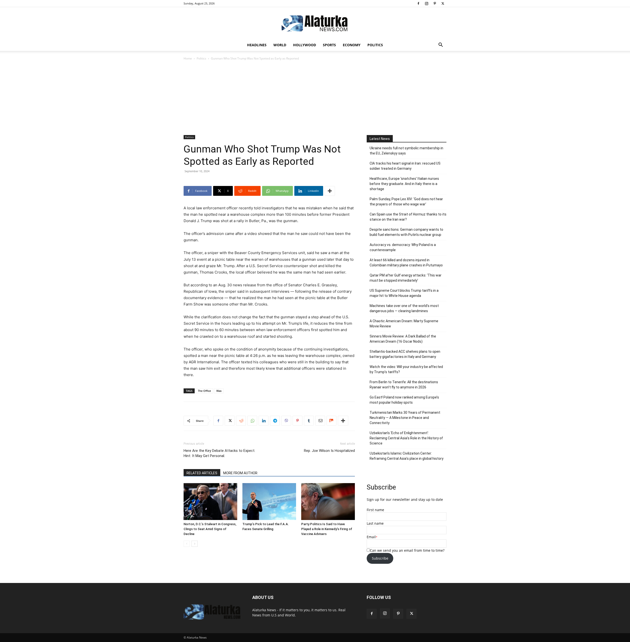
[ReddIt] (241, 421)
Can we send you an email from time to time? (407, 550)
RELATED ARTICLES (202, 473)
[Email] (320, 421)
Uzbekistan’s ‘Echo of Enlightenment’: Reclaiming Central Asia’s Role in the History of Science (406, 438)
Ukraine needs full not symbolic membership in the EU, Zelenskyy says (406, 150)
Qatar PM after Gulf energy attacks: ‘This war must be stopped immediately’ (405, 277)
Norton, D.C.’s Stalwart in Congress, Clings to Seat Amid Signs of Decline (210, 529)
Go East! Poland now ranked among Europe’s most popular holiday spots (404, 399)
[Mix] (331, 421)
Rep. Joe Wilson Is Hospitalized (329, 450)
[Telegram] (275, 421)
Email (371, 537)
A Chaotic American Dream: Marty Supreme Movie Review (404, 323)
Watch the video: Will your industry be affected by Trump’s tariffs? (406, 369)
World (279, 45)
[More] (330, 191)
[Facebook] (418, 3)
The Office (204, 391)
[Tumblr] (309, 421)
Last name (375, 523)
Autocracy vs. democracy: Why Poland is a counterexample (403, 247)
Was (218, 391)
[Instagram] (426, 3)
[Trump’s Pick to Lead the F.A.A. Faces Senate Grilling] (269, 501)
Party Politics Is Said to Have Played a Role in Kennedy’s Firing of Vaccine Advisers (326, 529)
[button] (440, 45)
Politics (375, 45)
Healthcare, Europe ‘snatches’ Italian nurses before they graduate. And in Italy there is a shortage (404, 184)
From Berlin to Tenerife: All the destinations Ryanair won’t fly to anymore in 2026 (404, 384)
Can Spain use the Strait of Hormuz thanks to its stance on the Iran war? (408, 216)
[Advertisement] (315, 98)
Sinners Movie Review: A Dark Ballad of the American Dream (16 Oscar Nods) (403, 338)
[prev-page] (187, 544)
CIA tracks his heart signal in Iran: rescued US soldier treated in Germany (405, 165)
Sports (329, 45)
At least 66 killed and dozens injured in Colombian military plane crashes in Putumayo (406, 262)
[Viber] (286, 421)
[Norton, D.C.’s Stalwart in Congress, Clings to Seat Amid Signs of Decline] (210, 501)
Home (188, 58)
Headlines (257, 45)
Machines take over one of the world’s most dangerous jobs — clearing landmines (404, 308)
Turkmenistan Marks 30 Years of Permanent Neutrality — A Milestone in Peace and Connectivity (405, 418)
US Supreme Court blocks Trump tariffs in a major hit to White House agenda (404, 293)
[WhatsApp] (252, 421)
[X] (442, 3)
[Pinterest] (434, 3)
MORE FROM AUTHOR (240, 473)
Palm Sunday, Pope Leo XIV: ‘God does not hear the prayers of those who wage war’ (406, 201)
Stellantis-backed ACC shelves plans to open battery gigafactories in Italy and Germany (405, 354)
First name (375, 509)
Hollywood (304, 45)
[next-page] (194, 544)
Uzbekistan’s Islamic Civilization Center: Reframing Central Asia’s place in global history (406, 455)
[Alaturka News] (315, 23)
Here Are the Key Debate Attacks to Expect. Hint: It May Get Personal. (219, 453)
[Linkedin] (263, 421)
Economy (352, 45)
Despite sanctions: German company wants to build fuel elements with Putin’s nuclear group (406, 232)
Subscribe (380, 558)
